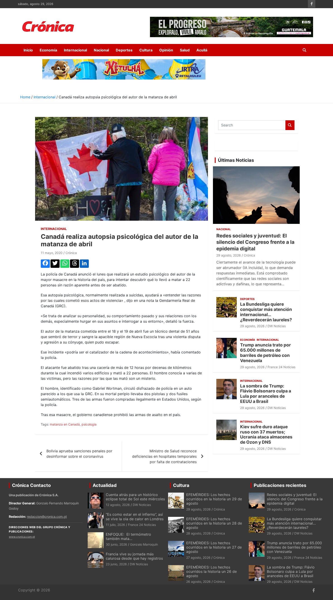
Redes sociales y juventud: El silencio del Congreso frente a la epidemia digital (255, 242)
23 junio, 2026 (116, 564)
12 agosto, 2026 (118, 505)
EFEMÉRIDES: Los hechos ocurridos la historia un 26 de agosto (211, 571)
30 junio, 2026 (116, 544)
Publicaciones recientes (280, 485)
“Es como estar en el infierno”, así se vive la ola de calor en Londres (135, 516)
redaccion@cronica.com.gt (47, 516)
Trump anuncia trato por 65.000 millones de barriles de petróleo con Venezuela (265, 352)
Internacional (75, 50)
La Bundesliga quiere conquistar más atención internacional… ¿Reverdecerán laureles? (266, 312)
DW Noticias (277, 326)
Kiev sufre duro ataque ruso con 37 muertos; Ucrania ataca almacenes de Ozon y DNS (266, 434)
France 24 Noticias (281, 367)
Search (289, 125)
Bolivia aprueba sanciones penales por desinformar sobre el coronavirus (79, 454)
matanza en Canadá (65, 424)
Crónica (71, 253)
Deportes (124, 50)
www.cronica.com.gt (22, 536)
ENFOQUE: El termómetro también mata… (128, 536)
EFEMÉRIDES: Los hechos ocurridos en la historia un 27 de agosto (214, 547)
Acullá (201, 50)
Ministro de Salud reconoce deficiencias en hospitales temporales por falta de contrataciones (164, 456)
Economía (48, 50)
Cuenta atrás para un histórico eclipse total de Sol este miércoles (135, 496)
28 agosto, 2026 (198, 533)
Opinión (166, 50)
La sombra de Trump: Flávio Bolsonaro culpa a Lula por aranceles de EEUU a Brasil (265, 393)
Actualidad (105, 485)
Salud (185, 50)
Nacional (101, 50)
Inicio (28, 50)
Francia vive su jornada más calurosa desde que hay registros (134, 556)
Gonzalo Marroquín (144, 544)
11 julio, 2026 (115, 525)
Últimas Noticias (236, 160)
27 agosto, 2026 (198, 557)
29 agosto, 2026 (228, 255)
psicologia (89, 424)
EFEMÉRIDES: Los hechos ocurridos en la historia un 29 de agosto (214, 499)
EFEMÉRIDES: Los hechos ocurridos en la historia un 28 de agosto (214, 523)
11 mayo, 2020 (52, 253)
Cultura (145, 50)
